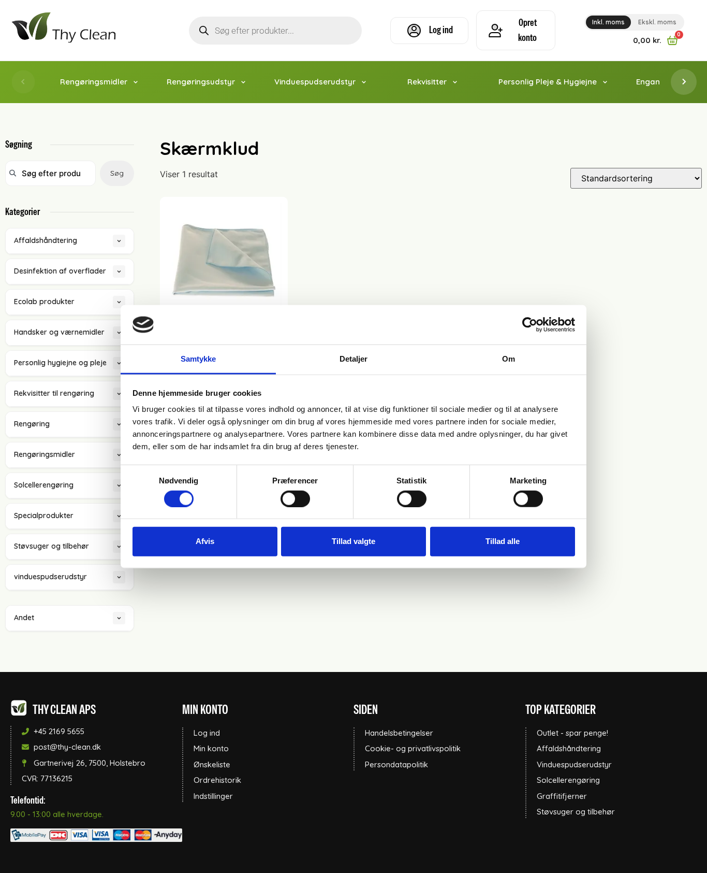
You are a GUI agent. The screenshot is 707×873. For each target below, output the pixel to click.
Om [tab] (508, 358)
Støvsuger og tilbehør (51, 546)
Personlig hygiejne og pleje (60, 362)
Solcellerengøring (43, 485)
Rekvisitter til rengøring (54, 393)
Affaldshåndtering (45, 240)
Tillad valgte (353, 541)
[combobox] (50, 173)
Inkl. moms (608, 22)
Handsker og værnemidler (59, 332)
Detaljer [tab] (354, 358)
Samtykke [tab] (198, 358)
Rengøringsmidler (44, 454)
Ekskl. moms (657, 22)
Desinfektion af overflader (60, 271)
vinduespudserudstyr (50, 576)
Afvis (205, 541)
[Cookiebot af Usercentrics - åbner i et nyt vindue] (529, 325)
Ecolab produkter (44, 301)
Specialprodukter (43, 515)
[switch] (295, 498)
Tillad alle (502, 541)
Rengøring (32, 423)
